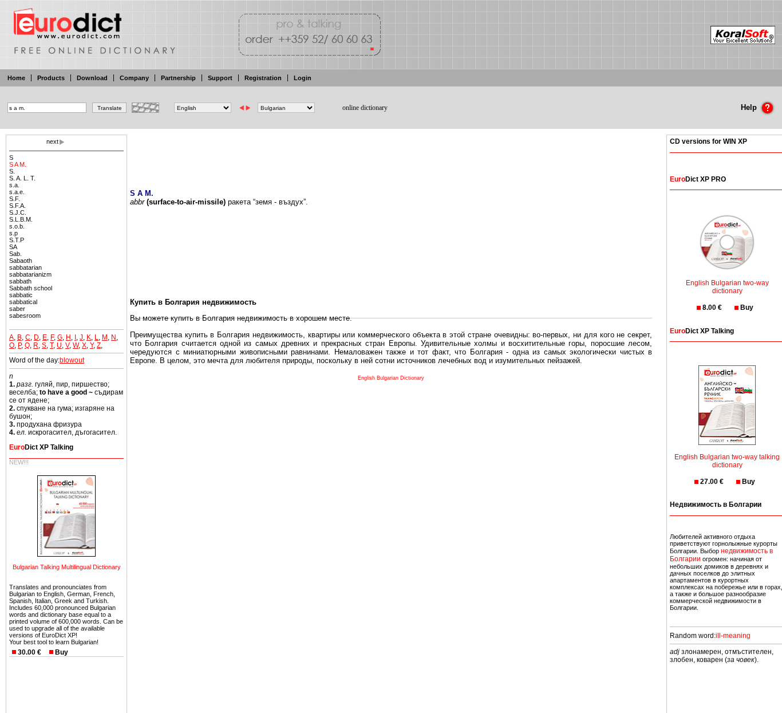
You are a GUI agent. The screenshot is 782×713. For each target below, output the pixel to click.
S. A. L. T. (22, 178)
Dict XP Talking (41, 447)
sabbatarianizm (30, 274)
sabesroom (25, 315)
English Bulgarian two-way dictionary (727, 287)
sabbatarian (25, 267)
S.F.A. (17, 205)
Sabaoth (20, 260)
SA (13, 246)
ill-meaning (733, 636)
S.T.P (16, 240)
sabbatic (21, 294)
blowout (72, 360)
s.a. (14, 185)
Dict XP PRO (698, 179)
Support (220, 77)
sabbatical (23, 301)
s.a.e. (17, 191)
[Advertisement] (391, 154)
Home (16, 77)
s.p (13, 233)
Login (302, 77)
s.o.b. (17, 226)
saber (17, 308)
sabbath (20, 281)
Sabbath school (30, 288)
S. (12, 171)
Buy (61, 652)
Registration (263, 77)
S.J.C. (17, 212)
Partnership (178, 77)
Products (51, 77)
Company (134, 77)
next (52, 141)
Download (92, 77)
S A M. (17, 164)
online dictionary (365, 108)
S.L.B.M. (21, 219)
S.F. (14, 198)
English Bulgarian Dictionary (391, 378)
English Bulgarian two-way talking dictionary (727, 461)
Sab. (15, 253)
